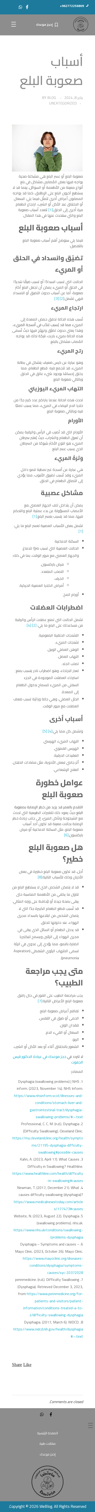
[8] (40, 877)
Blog (51, 97)
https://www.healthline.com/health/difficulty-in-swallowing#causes (47, 1177)
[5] (45, 731)
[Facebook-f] (27, 7)
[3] (56, 298)
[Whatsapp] (20, 7)
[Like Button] (27, 1364)
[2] (62, 298)
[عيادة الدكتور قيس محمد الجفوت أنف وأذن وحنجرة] (81, 24)
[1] (50, 209)
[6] (66, 834)
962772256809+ (72, 6)
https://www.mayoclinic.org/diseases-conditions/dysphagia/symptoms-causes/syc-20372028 (53, 1265)
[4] (29, 625)
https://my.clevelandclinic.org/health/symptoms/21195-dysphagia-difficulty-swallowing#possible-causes (47, 1145)
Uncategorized (63, 103)
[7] (40, 1000)
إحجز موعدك (44, 24)
